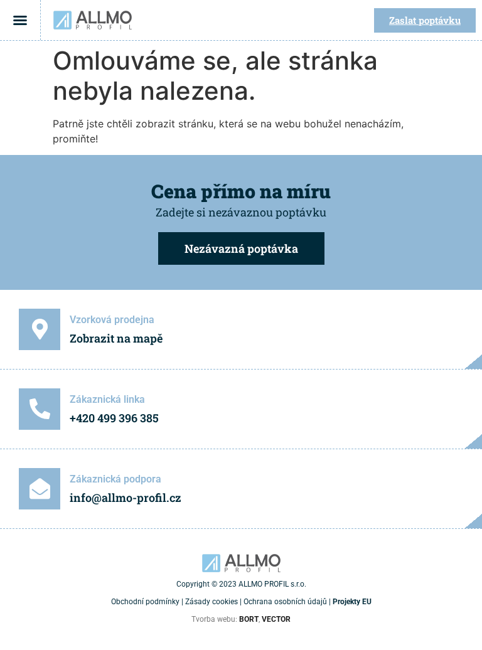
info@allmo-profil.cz (125, 497)
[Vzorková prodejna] (39, 329)
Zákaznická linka (107, 399)
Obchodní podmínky (145, 601)
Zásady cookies (211, 601)
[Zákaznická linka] (39, 409)
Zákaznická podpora (115, 479)
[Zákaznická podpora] (39, 488)
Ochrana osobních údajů (285, 601)
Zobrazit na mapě (116, 338)
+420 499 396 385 (114, 417)
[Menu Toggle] (20, 20)
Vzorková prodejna (112, 320)
